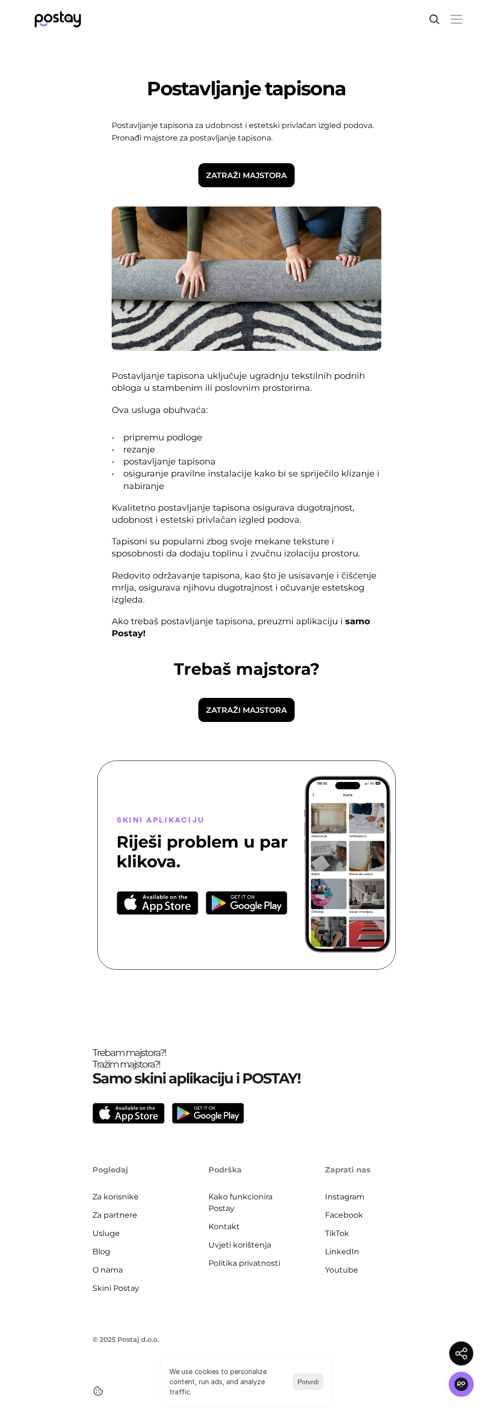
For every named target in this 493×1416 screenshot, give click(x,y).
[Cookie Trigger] (98, 1391)
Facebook (344, 1215)
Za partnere (114, 1215)
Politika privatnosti (244, 1263)
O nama (107, 1269)
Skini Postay (115, 1288)
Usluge (106, 1233)
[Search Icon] (434, 19)
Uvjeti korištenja (239, 1244)
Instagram (344, 1196)
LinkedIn (342, 1251)
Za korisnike (115, 1196)
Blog (101, 1251)
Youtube (341, 1269)
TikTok (337, 1233)
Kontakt (224, 1226)
